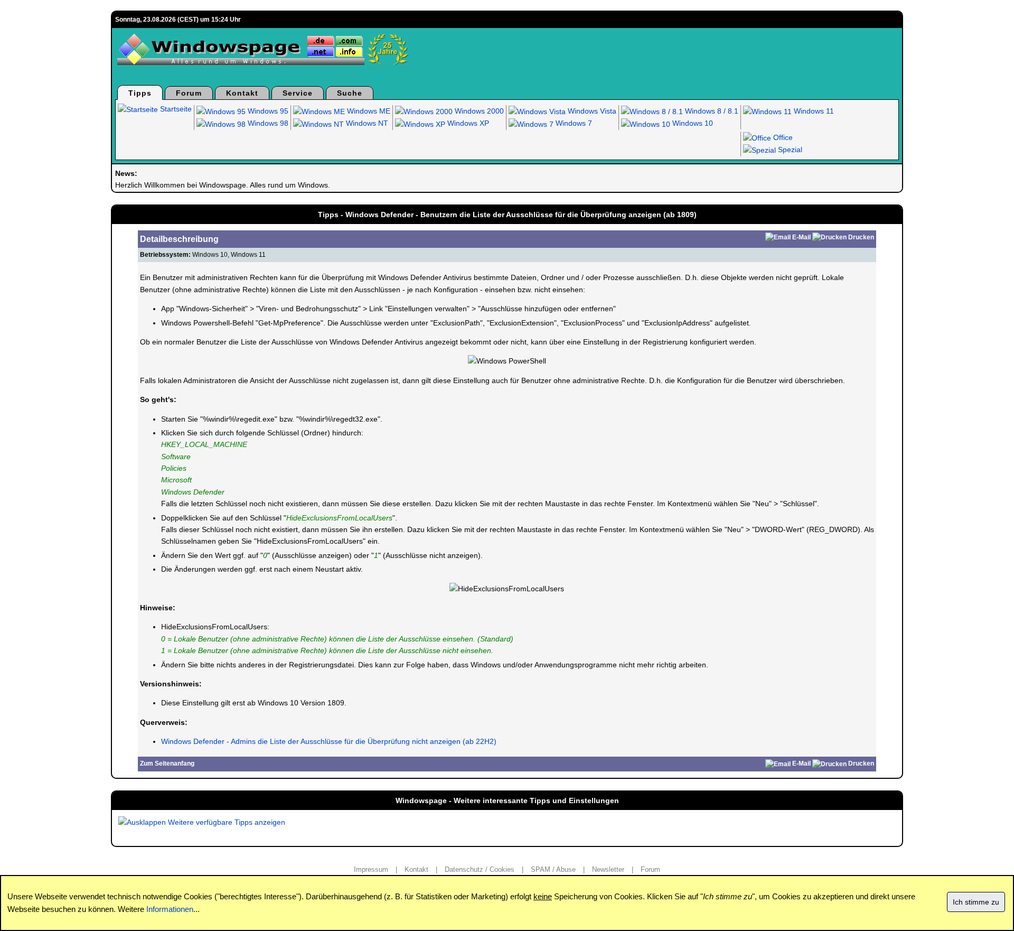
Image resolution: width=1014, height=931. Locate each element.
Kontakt (242, 93)
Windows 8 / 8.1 (710, 111)
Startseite (175, 109)
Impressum (371, 869)
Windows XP (467, 123)
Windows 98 (267, 123)
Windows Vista (591, 111)
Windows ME (367, 111)
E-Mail (801, 237)
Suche (349, 93)
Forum (189, 93)
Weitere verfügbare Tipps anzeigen (225, 822)
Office (782, 137)
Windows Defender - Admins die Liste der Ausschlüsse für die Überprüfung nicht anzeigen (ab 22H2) (328, 741)
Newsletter (608, 869)
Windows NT (366, 123)
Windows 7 (572, 123)
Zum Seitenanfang (167, 763)
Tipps (140, 93)
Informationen (169, 909)
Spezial (789, 149)
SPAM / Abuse (553, 869)
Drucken (861, 237)
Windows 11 (813, 111)
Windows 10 (691, 123)
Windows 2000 (478, 111)
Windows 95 (267, 111)
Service (298, 93)
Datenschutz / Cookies (479, 869)
